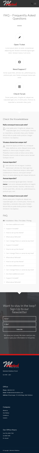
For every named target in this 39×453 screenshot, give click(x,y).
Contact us (6, 415)
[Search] (31, 3)
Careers (5, 418)
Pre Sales (22, 221)
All (4, 221)
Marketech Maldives (14, 450)
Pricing (29, 221)
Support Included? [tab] (12, 229)
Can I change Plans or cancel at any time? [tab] (20, 241)
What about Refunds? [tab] (13, 237)
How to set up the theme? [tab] (15, 233)
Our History (6, 413)
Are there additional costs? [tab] (15, 224)
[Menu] (35, 3)
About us (5, 410)
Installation (10, 221)
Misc (16, 221)
